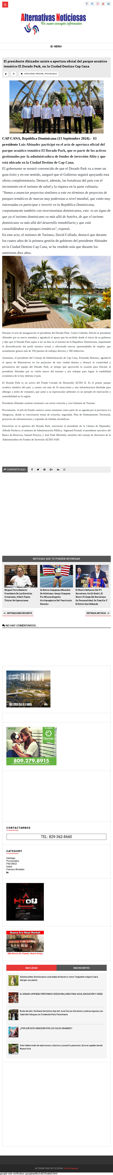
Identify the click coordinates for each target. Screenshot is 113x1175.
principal (39, 74)
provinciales (51, 74)
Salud (9, 866)
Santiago (10, 858)
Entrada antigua (96, 613)
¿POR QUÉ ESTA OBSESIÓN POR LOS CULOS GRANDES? (46, 1028)
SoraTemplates (71, 1168)
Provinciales (12, 861)
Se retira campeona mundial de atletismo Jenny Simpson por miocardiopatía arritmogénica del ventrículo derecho (56, 597)
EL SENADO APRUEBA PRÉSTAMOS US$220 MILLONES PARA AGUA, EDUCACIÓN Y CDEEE (61, 994)
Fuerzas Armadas (15, 869)
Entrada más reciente (19, 613)
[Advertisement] (56, 512)
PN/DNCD (11, 863)
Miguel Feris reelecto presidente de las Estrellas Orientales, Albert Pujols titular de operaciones (18, 595)
